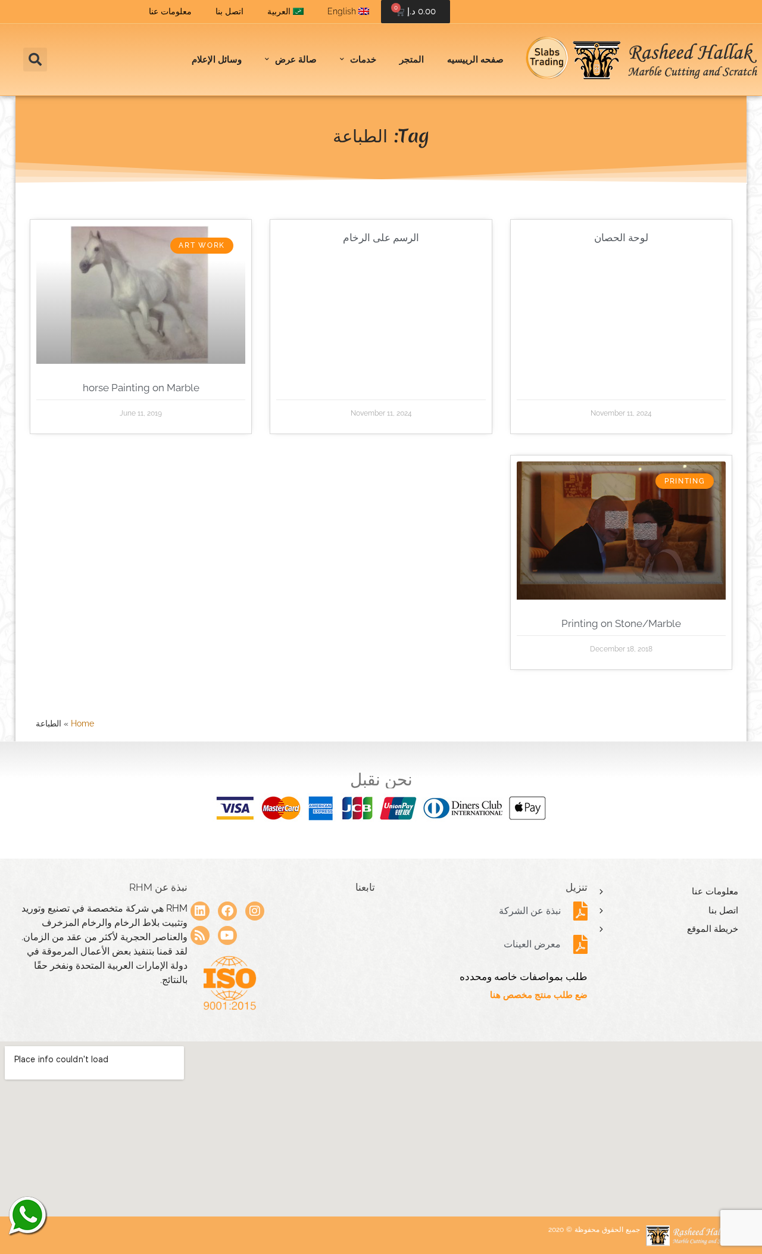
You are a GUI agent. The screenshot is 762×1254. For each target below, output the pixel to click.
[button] (35, 59)
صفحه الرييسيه (475, 59)
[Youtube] (227, 935)
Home (82, 723)
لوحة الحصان (621, 238)
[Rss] (200, 935)
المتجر (411, 59)
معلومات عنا (170, 11)
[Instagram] (254, 911)
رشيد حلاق (27, 1215)
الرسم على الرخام (381, 238)
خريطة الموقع (712, 929)
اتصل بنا (229, 11)
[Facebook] (227, 911)
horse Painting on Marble (141, 388)
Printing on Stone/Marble (621, 623)
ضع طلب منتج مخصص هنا (539, 995)
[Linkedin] (200, 911)
